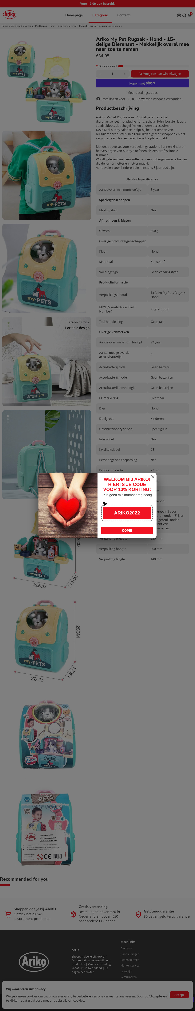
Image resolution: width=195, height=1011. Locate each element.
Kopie (127, 530)
